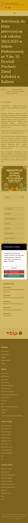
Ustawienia (14, 268)
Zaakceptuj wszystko (14, 276)
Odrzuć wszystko (14, 272)
